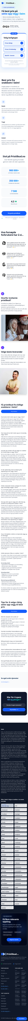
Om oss (3, 970)
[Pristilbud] (9, 3)
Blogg (2, 976)
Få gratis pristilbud (14, 213)
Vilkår (2, 983)
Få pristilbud (14, 411)
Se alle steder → (5, 989)
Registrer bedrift (14, 939)
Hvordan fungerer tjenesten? (14, 705)
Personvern (4, 981)
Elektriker (3, 1001)
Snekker (3, 996)
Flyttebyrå (3, 1006)
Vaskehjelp (3, 1003)
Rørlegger (3, 998)
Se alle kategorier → (5, 682)
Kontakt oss (4, 973)
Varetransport (4, 1008)
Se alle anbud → (5, 986)
